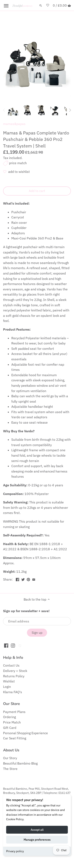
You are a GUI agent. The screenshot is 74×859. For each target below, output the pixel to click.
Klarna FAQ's (12, 692)
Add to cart (37, 191)
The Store (10, 769)
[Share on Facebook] (17, 579)
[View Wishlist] (47, 5)
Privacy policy (15, 851)
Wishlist (9, 681)
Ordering (9, 717)
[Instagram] (13, 645)
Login (7, 687)
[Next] (70, 110)
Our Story (10, 758)
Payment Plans (14, 712)
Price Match (12, 722)
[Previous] (4, 110)
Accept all (37, 830)
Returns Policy (13, 676)
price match (18, 163)
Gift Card (9, 728)
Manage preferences (37, 839)
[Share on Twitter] (23, 579)
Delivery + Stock (15, 671)
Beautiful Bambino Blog (20, 763)
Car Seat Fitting (14, 738)
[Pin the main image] (28, 579)
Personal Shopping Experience (25, 733)
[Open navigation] (6, 6)
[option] (13, 110)
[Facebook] (6, 645)
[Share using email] (33, 579)
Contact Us (11, 665)
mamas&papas (14, 124)
